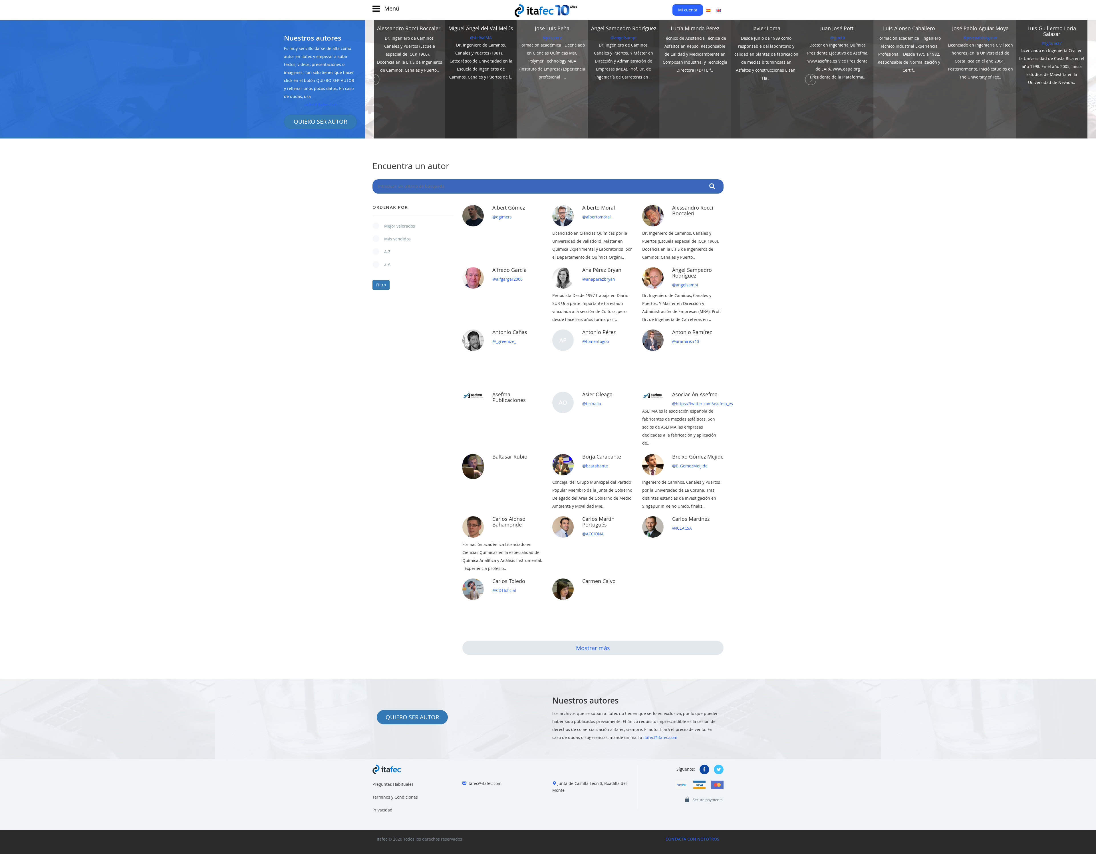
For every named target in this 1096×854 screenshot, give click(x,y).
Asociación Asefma (695, 394)
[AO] (563, 414)
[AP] (563, 352)
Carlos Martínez (691, 518)
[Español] (708, 10)
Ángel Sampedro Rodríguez (692, 272)
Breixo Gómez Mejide (698, 456)
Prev (374, 79)
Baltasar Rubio (509, 456)
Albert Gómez (508, 207)
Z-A (384, 264)
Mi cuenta (687, 10)
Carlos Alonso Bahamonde (508, 521)
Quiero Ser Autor (320, 121)
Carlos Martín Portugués (598, 521)
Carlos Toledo (508, 581)
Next (810, 79)
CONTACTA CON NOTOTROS (692, 839)
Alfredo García (509, 269)
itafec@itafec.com (320, 104)
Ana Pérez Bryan (601, 269)
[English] (718, 10)
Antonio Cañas (509, 332)
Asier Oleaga (597, 394)
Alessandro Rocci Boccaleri (692, 210)
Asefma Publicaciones (509, 397)
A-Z (384, 251)
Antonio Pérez (599, 332)
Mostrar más (593, 648)
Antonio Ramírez (692, 332)
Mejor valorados (396, 226)
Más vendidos (394, 239)
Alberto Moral (598, 207)
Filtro (381, 285)
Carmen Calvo (599, 581)
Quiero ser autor (412, 717)
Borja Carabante (601, 456)
